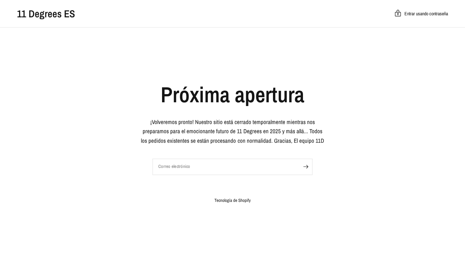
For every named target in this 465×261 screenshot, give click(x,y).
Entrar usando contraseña (426, 14)
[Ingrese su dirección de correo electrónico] (305, 167)
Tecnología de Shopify (232, 200)
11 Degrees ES (46, 13)
